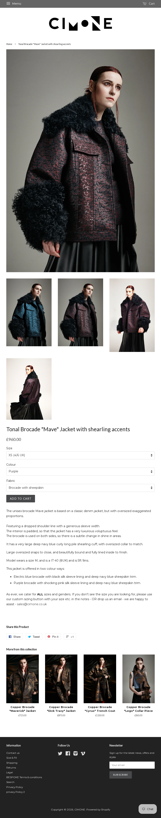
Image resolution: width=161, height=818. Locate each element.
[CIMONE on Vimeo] (83, 754)
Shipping (11, 762)
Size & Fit (11, 757)
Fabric (10, 481)
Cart (151, 3)
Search (10, 782)
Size (9, 448)
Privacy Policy (14, 787)
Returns (11, 767)
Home (9, 44)
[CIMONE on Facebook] (67, 754)
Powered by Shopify (98, 809)
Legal (9, 772)
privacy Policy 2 (15, 791)
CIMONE (79, 809)
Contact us (12, 752)
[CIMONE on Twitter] (60, 754)
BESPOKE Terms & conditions (24, 777)
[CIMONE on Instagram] (75, 754)
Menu (16, 3)
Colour (11, 464)
